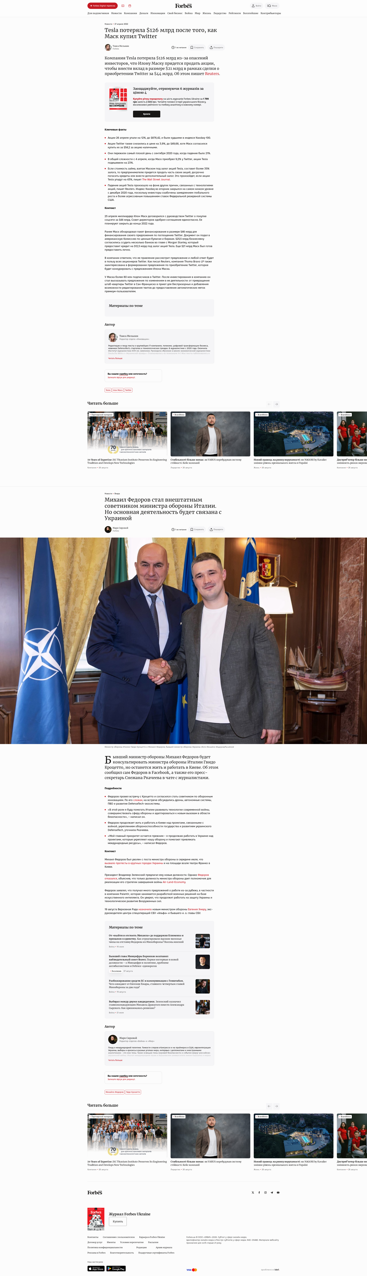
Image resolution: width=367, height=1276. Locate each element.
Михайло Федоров (114, 1092)
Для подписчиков (98, 13)
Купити (146, 114)
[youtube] (278, 1192)
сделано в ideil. (270, 1270)
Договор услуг (94, 1242)
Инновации (158, 13)
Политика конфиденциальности (105, 1247)
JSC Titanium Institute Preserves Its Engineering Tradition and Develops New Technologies (127, 461)
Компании (130, 13)
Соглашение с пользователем (119, 1237)
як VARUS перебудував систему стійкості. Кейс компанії (206, 461)
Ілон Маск (118, 390)
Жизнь (207, 13)
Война (189, 13)
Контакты (92, 1237)
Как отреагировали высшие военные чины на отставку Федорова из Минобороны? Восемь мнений (146, 938)
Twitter (128, 390)
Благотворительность (122, 1252)
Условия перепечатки (132, 1242)
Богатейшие (250, 13)
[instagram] (265, 1192)
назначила (145, 909)
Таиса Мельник (121, 46)
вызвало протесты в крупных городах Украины (134, 863)
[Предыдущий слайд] (269, 1106)
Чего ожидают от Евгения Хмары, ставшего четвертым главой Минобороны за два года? (147, 984)
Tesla (108, 390)
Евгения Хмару (197, 909)
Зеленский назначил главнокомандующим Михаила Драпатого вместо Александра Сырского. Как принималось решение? (146, 1004)
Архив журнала (164, 1247)
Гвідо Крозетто (133, 1092)
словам (137, 800)
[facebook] (259, 1192)
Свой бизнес (174, 13)
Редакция (141, 1247)
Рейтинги (235, 13)
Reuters (212, 73)
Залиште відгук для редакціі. (121, 377)
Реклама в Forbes (96, 1252)
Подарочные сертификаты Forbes (156, 1252)
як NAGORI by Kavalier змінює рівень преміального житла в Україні (290, 461)
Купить (118, 1221)
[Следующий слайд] (276, 404)
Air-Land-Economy (174, 882)
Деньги (143, 13)
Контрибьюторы (271, 13)
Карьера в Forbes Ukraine (152, 1237)
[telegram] (272, 1192)
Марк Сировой (120, 528)
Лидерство (219, 13)
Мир (197, 13)
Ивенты (111, 1242)
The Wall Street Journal (156, 179)
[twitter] (253, 1192)
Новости (116, 13)
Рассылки (153, 1242)
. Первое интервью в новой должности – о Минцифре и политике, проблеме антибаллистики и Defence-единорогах (143, 961)
